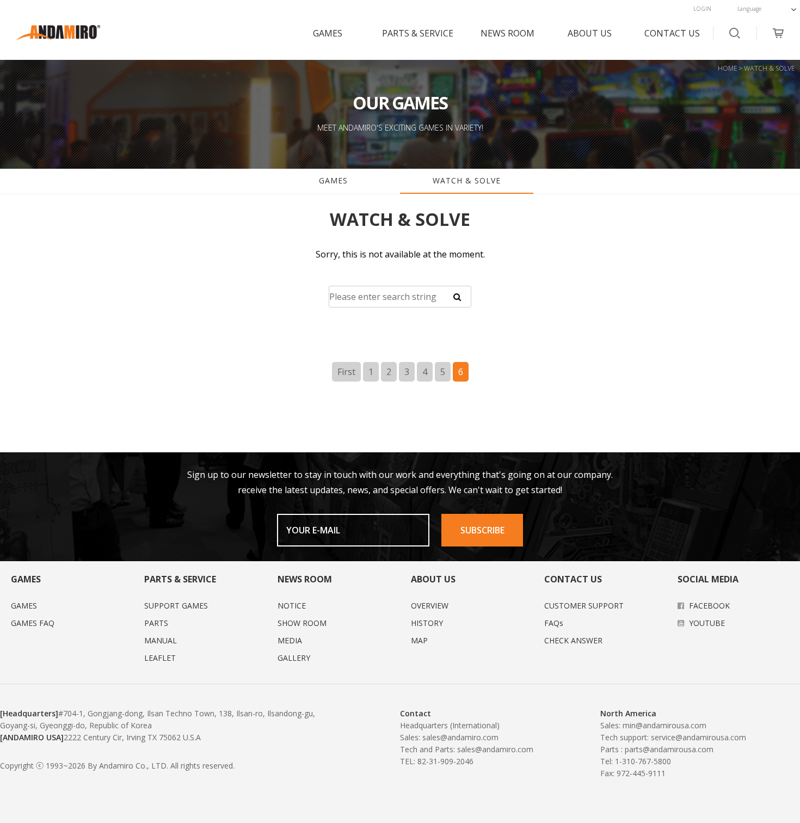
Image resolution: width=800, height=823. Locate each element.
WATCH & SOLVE (467, 180)
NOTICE (292, 605)
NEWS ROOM (507, 33)
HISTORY (427, 623)
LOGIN (702, 9)
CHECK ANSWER (573, 640)
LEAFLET (160, 658)
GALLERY (294, 658)
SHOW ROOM (302, 623)
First (346, 372)
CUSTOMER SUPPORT (584, 605)
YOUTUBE (706, 623)
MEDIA (290, 640)
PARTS (156, 623)
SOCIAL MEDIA (708, 579)
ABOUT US (590, 33)
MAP (419, 640)
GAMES (327, 33)
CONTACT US (672, 33)
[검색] (457, 296)
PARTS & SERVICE (417, 33)
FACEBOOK (708, 605)
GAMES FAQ (32, 623)
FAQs (553, 623)
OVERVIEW (429, 605)
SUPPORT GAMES (176, 605)
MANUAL (160, 640)
